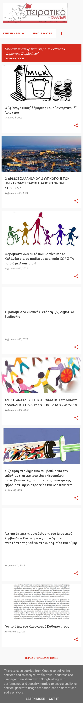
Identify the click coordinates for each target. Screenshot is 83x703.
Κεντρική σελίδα (14, 33)
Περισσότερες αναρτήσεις (41, 658)
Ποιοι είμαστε (42, 33)
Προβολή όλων (14, 58)
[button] (76, 125)
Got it (54, 699)
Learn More (35, 699)
